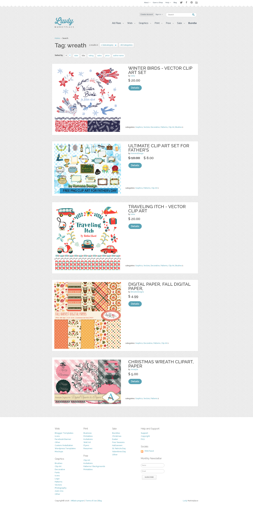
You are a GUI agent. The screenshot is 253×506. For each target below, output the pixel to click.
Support (144, 433)
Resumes (87, 448)
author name (118, 56)
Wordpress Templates (65, 448)
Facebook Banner (63, 439)
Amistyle (134, 369)
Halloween (117, 445)
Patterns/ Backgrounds (94, 466)
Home (57, 38)
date (76, 56)
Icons (57, 436)
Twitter (181, 2)
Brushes (178, 127)
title (83, 56)
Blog (100, 501)
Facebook (186, 2)
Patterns (164, 127)
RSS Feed (149, 451)
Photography (60, 488)
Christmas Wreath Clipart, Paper (161, 364)
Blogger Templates (64, 433)
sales (99, 56)
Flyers (86, 445)
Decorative (155, 127)
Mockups (59, 451)
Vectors (146, 127)
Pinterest (191, 2)
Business (87, 433)
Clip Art (171, 127)
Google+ (196, 2)
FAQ (143, 439)
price (107, 56)
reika (133, 76)
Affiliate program (77, 501)
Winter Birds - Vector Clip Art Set (160, 70)
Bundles (116, 433)
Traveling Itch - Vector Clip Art (157, 208)
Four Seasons (118, 442)
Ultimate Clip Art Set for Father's (158, 148)
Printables (88, 436)
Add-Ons (59, 491)
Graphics (139, 127)
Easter (115, 439)
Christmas (116, 436)
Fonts (57, 472)
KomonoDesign (137, 153)
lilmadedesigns (137, 292)
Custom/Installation (64, 445)
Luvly (185, 501)
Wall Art (87, 442)
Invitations (88, 439)
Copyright (145, 436)
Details (135, 87)
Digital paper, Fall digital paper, (159, 286)
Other (57, 442)
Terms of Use (91, 501)
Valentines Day (119, 451)
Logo (57, 479)
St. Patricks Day (119, 448)
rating (91, 56)
